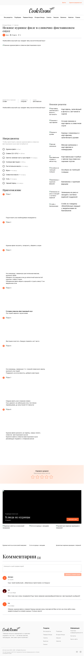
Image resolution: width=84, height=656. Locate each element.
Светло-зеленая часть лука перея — (21, 158)
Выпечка (63, 17)
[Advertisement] (25, 120)
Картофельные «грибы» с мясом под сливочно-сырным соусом (71, 159)
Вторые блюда (39, 17)
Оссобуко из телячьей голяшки (70, 171)
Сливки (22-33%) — (15, 153)
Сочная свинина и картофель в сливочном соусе (71, 123)
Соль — (11, 179)
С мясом (16, 25)
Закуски (56, 17)
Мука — (11, 170)
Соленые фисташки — (15, 162)
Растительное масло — (17, 166)
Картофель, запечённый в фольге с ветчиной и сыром (71, 111)
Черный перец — (14, 183)
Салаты (48, 17)
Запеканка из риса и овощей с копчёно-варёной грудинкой (69, 194)
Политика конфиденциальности (76, 631)
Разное (77, 17)
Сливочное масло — (16, 175)
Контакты (73, 636)
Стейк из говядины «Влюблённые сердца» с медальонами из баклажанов (70, 207)
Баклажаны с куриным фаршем (70, 183)
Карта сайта (74, 639)
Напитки (71, 17)
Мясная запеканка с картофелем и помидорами (69, 147)
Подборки (17, 17)
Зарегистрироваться (75, 2)
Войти (64, 2)
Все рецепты (8, 17)
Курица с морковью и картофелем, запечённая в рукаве (70, 135)
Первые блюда (28, 17)
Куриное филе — (13, 149)
